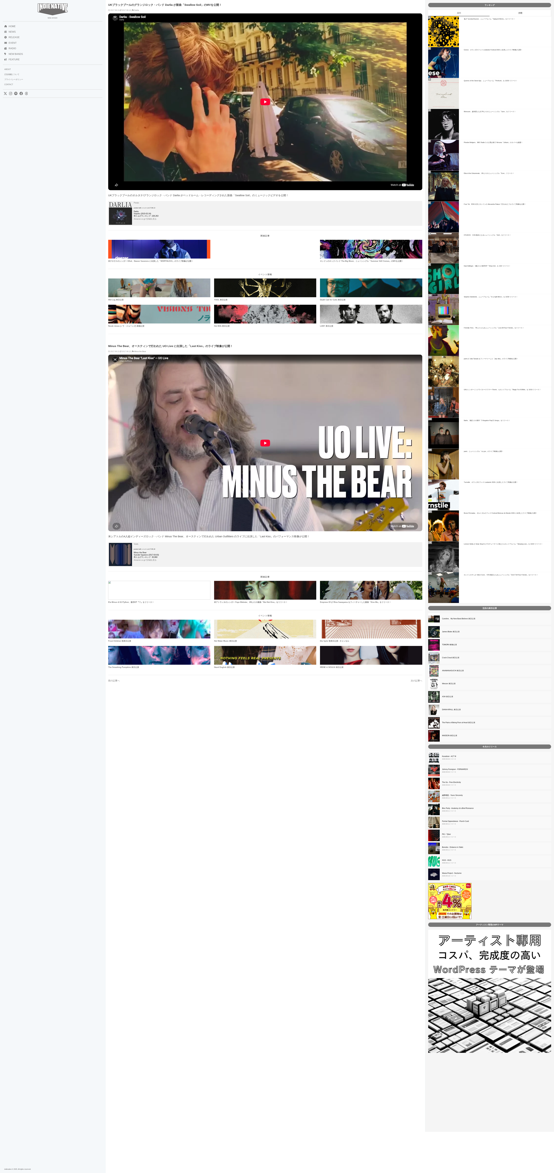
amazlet (144, 208)
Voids (136, 544)
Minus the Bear (140, 351)
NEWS (12, 32)
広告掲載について (11, 74)
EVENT (13, 43)
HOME (12, 26)
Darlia (136, 10)
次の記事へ (416, 680)
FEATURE (14, 59)
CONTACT (8, 84)
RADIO (12, 48)
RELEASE (14, 37)
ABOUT (7, 69)
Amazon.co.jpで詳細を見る (145, 219)
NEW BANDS (16, 54)
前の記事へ (114, 680)
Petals (136, 203)
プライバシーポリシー (13, 79)
